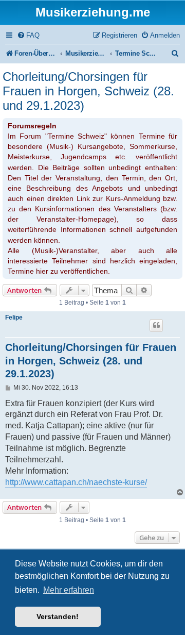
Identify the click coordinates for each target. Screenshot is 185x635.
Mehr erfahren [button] (68, 590)
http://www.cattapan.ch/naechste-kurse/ (76, 482)
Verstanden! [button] (57, 616)
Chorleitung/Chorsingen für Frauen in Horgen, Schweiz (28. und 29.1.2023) (88, 91)
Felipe (14, 317)
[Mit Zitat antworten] (156, 325)
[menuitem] (28, 35)
